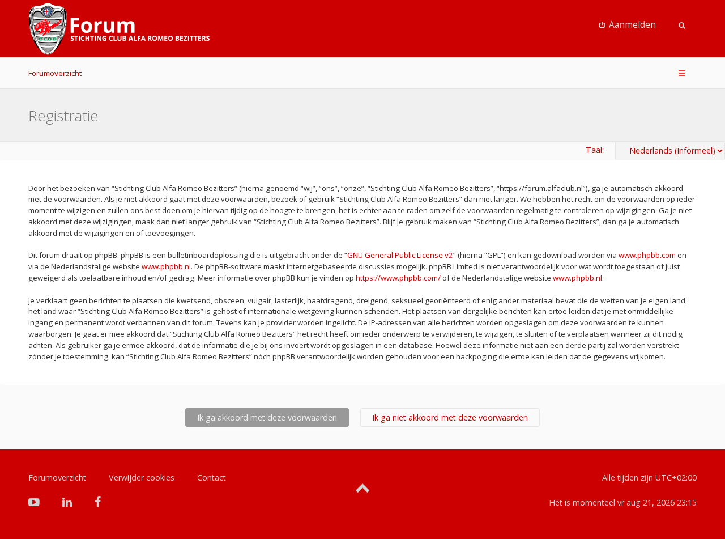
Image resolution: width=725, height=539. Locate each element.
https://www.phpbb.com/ (398, 278)
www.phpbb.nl (166, 266)
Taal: (595, 150)
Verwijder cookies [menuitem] (141, 477)
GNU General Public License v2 (400, 255)
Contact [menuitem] (211, 477)
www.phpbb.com (647, 255)
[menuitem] (627, 25)
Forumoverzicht (55, 73)
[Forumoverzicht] (119, 29)
